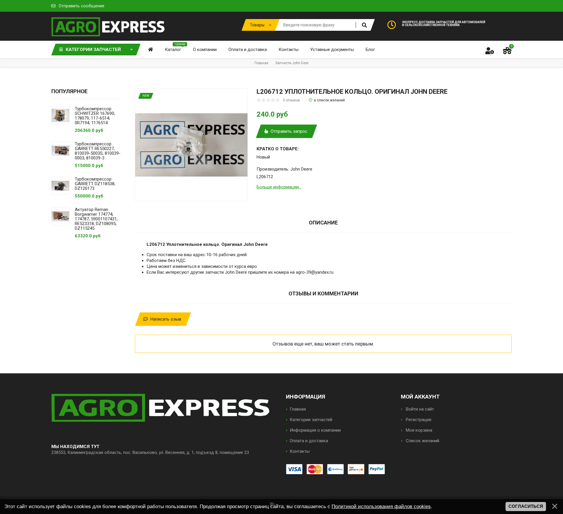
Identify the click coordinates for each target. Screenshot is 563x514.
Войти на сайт (419, 409)
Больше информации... (279, 187)
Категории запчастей (311, 419)
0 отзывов (291, 100)
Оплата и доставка (309, 440)
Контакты (300, 451)
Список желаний (422, 440)
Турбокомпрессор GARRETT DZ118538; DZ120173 (95, 184)
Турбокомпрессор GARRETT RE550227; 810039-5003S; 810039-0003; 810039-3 (98, 151)
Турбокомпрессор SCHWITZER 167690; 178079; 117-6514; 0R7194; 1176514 (95, 115)
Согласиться (525, 506)
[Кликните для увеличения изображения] (191, 144)
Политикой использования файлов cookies (381, 506)
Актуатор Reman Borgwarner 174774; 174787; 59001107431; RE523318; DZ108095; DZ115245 (96, 219)
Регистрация (418, 419)
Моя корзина (418, 430)
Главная (298, 409)
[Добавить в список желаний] (327, 100)
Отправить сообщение (81, 5)
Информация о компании (315, 430)
